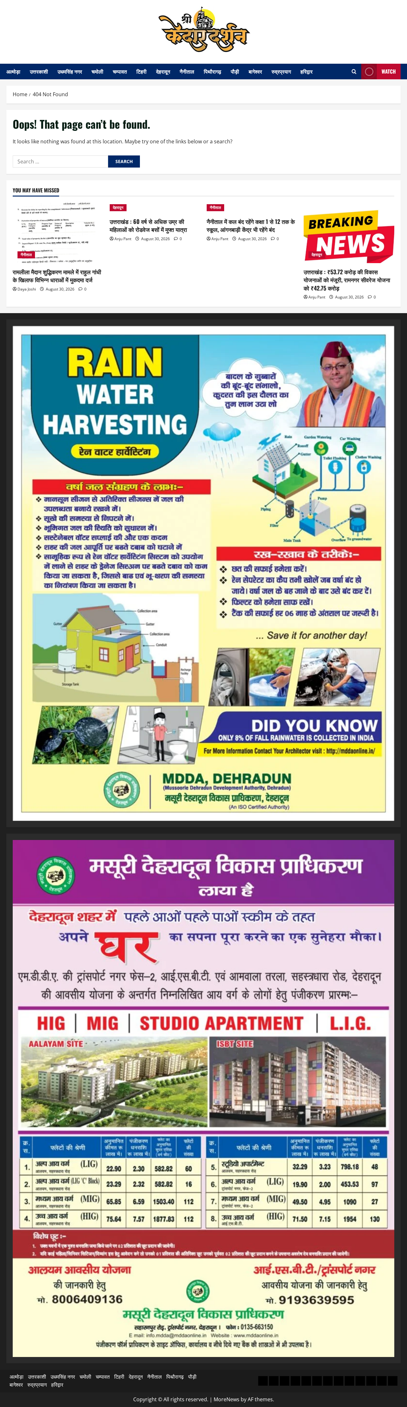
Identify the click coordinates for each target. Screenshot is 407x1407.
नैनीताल (187, 71)
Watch (389, 71)
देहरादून (163, 71)
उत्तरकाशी (39, 71)
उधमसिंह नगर (70, 71)
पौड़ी (235, 71)
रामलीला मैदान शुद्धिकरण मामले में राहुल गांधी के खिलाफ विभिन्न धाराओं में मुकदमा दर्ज (57, 276)
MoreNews (226, 1399)
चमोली (97, 71)
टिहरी (141, 71)
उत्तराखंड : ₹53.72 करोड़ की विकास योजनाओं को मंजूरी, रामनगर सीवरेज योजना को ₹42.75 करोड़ (347, 280)
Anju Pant (122, 238)
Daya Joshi (26, 289)
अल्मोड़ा (13, 71)
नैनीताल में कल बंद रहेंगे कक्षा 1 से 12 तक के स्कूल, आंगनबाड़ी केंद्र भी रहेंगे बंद (251, 225)
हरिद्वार (306, 71)
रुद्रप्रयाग (281, 71)
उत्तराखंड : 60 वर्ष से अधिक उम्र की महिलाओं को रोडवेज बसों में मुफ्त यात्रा (148, 225)
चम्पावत (120, 71)
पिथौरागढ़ (212, 71)
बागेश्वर (255, 71)
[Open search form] (354, 71)
